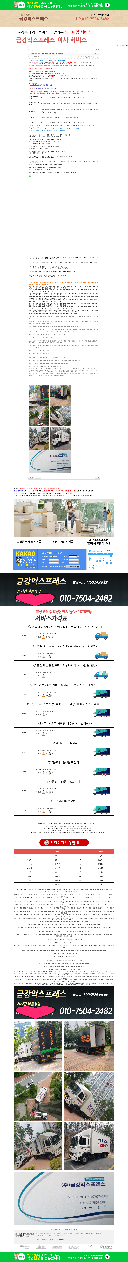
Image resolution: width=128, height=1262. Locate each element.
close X (113, 7)
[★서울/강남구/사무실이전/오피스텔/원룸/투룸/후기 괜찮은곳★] (31, 477)
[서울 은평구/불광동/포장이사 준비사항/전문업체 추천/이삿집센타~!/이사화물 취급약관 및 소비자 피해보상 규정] (38, 477)
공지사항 (53, 1229)
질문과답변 (60, 1229)
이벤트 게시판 (73, 1229)
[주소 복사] (96, 53)
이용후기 (66, 1229)
